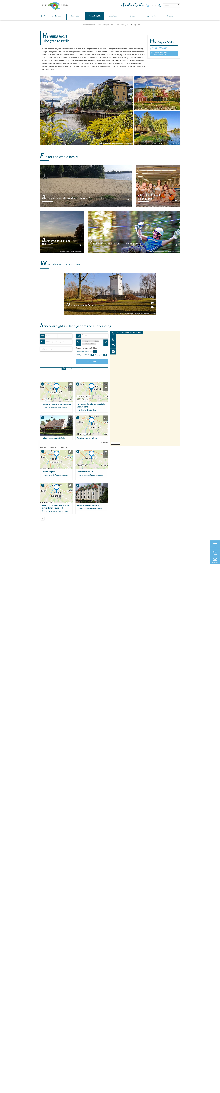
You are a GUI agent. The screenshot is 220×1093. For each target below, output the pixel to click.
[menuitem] (154, 5)
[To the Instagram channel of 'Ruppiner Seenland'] (129, 6)
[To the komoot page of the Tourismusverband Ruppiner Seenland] (135, 6)
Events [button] (132, 16)
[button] (215, 560)
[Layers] (113, 351)
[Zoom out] (113, 340)
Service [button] (170, 16)
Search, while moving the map (131, 333)
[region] (145, 388)
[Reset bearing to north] (113, 346)
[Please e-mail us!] (164, 53)
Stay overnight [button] (151, 16)
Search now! (91, 361)
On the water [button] (57, 16)
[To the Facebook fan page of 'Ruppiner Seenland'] (123, 6)
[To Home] (44, 17)
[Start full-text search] (178, 5)
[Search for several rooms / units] (64, 368)
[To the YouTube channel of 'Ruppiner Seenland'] (141, 6)
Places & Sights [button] (95, 16)
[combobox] (58, 341)
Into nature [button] (75, 16)
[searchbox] (56, 342)
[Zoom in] (113, 334)
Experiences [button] (113, 16)
